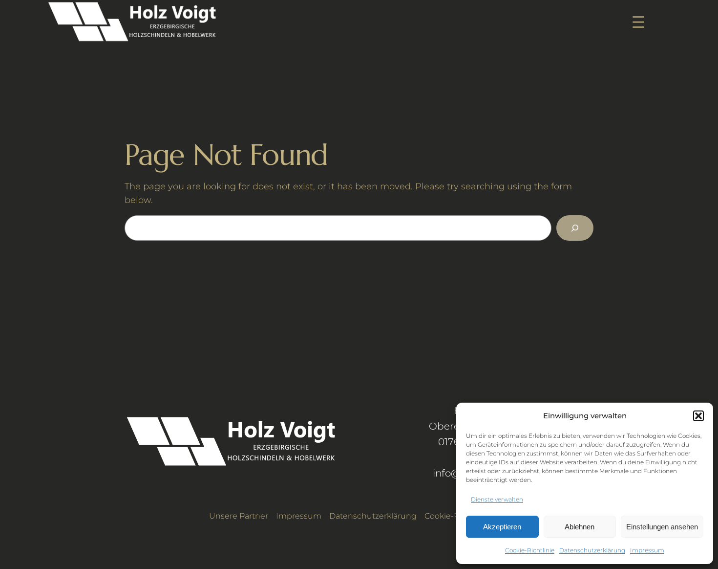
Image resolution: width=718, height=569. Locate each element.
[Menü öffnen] (638, 22)
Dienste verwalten (497, 499)
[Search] (574, 228)
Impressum (647, 550)
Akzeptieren (502, 527)
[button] (698, 416)
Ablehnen (579, 527)
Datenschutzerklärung (592, 550)
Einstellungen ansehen (662, 527)
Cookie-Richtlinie (529, 550)
